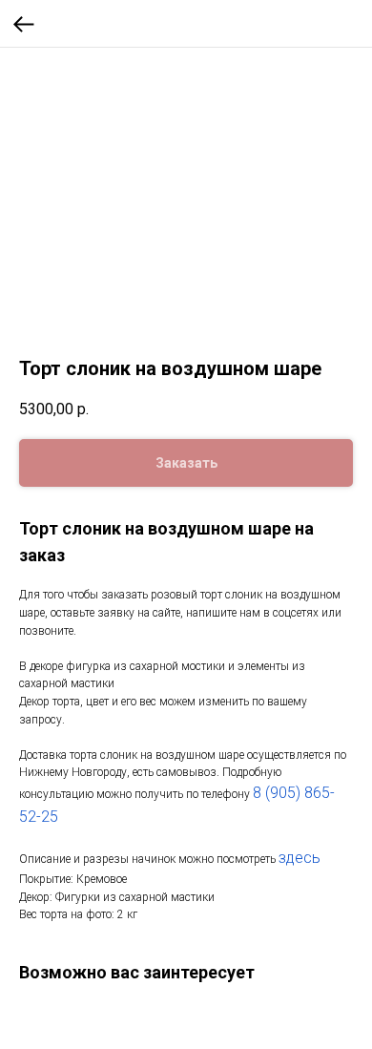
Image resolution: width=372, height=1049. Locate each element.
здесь (299, 858)
